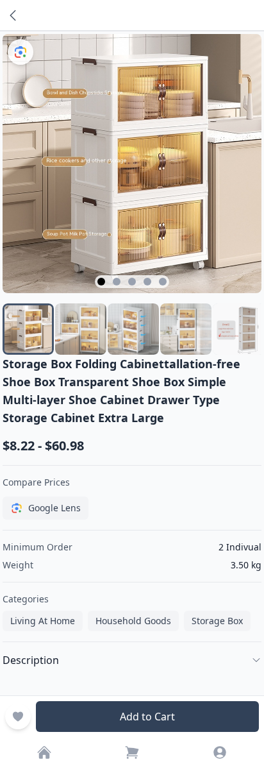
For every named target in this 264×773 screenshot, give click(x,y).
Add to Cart (147, 716)
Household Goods (133, 621)
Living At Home (42, 621)
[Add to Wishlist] (18, 716)
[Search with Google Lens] (20, 52)
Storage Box (217, 621)
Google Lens (54, 508)
